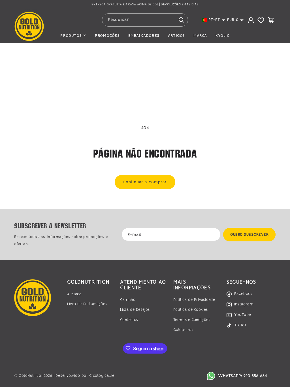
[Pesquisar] (181, 20)
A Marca (74, 294)
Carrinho (127, 300)
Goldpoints (183, 330)
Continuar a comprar (145, 182)
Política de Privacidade (194, 300)
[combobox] (144, 20)
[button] (213, 20)
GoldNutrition (31, 376)
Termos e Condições (191, 320)
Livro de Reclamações (87, 304)
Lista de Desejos (135, 310)
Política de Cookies (190, 310)
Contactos (129, 320)
